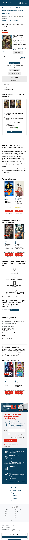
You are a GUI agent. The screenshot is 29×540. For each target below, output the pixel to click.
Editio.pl (17, 511)
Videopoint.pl (9, 515)
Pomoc (19, 296)
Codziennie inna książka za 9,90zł (9, 20)
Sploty (17, 518)
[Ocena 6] (20, 43)
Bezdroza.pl (18, 513)
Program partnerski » (14, 450)
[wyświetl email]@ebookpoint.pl (18, 530)
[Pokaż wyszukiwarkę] (20, 3)
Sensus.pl (8, 511)
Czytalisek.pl (8, 518)
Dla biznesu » (12, 466)
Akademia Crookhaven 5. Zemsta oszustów (9, 202)
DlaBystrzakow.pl (9, 513)
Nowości (15, 10)
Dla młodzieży (5, 338)
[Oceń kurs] (6, 309)
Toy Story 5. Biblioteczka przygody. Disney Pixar (19, 384)
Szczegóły (7, 87)
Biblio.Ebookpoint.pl (10, 520)
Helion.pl (8, 509)
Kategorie (4, 7)
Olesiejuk (22, 40)
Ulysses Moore (13, 332)
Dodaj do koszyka (14, 63)
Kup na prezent (15, 70)
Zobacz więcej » (7, 446)
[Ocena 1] (13, 43)
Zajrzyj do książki (6, 51)
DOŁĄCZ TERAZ (10, 440)
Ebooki (9, 7)
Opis (6, 84)
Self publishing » (12, 478)
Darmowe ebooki (6, 13)
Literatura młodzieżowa (14, 338)
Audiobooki (14, 7)
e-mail (5, 430)
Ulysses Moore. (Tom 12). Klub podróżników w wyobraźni (18, 246)
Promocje (10, 10)
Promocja (5, 32)
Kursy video (5, 10)
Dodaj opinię (14, 309)
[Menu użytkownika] (23, 3)
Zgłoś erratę (5, 330)
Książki (19, 7)
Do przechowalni (14, 80)
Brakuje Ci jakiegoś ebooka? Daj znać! (16, 472)
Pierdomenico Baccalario (10, 116)
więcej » (22, 437)
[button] (24, 189)
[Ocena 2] (15, 43)
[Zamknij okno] (26, 534)
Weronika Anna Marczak (19, 203)
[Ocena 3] (16, 43)
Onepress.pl (18, 509)
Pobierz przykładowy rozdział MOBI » (10, 329)
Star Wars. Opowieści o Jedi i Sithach (9, 384)
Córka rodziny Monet (18, 202)
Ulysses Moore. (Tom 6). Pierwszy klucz (9, 246)
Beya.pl (17, 515)
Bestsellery (20, 10)
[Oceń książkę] (20, 43)
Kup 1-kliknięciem (15, 73)
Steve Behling (17, 386)
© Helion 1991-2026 (6, 527)
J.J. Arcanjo (7, 204)
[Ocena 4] (17, 43)
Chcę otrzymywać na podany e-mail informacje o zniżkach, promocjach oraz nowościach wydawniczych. (18, 435)
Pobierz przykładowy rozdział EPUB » (10, 328)
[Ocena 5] (19, 43)
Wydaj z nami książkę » (14, 455)
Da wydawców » (12, 461)
